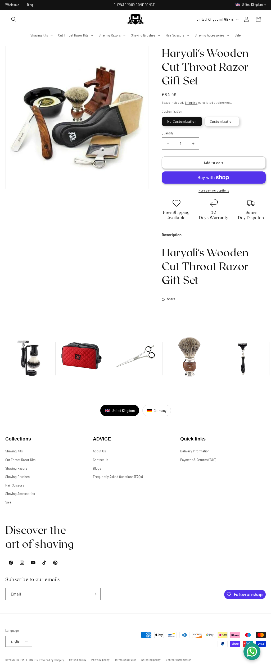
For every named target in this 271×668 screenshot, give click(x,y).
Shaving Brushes (17, 476)
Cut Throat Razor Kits (20, 459)
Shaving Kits (14, 451)
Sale (8, 502)
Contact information (178, 659)
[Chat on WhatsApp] (251, 651)
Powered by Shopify (51, 660)
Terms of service (125, 659)
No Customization (182, 121)
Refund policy (77, 659)
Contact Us (100, 459)
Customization (222, 121)
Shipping (191, 102)
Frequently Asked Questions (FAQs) (118, 476)
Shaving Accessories (20, 493)
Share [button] (171, 299)
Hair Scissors (14, 485)
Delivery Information (195, 451)
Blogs (97, 468)
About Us (99, 451)
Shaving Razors (16, 468)
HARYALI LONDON (27, 660)
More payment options (213, 190)
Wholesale (12, 5)
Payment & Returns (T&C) (198, 459)
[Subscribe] (94, 594)
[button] (14, 19)
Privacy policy (100, 659)
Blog (30, 5)
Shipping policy (151, 659)
